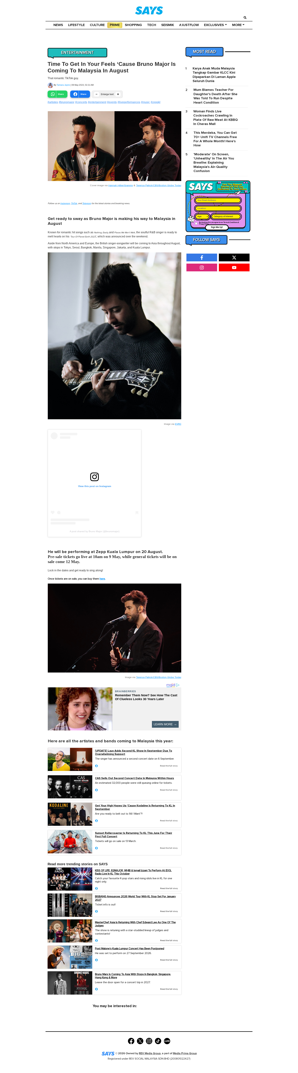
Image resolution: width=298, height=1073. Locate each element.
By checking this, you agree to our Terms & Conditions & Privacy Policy (219, 223)
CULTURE (97, 25)
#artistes (53, 102)
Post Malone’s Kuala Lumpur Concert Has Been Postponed (129, 948)
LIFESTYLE (76, 25)
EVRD (178, 424)
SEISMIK (167, 25)
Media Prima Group (185, 1053)
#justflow (189, 25)
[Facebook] (131, 1040)
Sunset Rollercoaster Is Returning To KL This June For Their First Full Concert (133, 834)
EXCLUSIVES (214, 25)
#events (112, 102)
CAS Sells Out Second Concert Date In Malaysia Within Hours (134, 778)
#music (145, 102)
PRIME (115, 25)
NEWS (58, 25)
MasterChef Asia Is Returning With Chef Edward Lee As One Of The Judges (135, 924)
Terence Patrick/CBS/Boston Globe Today (158, 185)
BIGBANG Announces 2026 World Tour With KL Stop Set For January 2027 (135, 898)
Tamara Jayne (63, 85)
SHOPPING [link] (133, 25)
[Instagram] (149, 1040)
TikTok (74, 203)
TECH (151, 25)
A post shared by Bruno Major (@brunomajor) (95, 531)
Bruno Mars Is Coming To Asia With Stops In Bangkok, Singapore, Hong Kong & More (133, 976)
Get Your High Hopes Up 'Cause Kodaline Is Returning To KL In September (135, 807)
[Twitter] (140, 1040)
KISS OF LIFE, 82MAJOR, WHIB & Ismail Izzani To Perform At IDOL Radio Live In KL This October (133, 872)
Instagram (65, 203)
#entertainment (97, 102)
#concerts (81, 102)
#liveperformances (129, 102)
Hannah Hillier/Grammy (120, 185)
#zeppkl (155, 102)
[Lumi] (167, 1040)
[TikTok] (158, 1040)
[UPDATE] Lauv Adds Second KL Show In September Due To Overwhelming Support (133, 752)
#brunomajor (66, 102)
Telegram (86, 203)
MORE (237, 25)
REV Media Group (150, 1053)
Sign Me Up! (217, 227)
